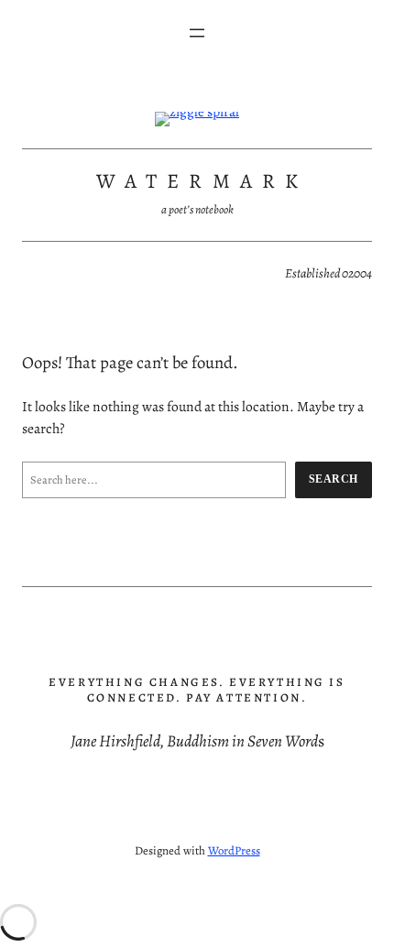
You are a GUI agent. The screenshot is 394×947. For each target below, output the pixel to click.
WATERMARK (202, 181)
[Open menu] (197, 33)
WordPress (234, 850)
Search (333, 479)
